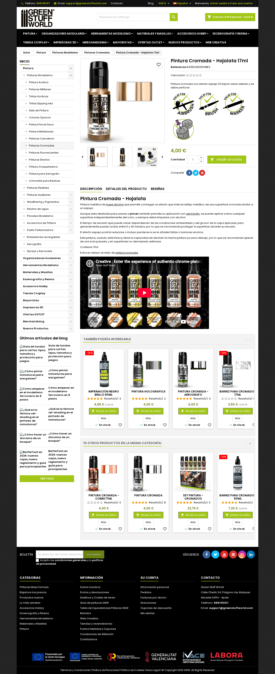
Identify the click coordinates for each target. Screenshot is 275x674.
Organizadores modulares (63, 34)
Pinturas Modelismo (40, 75)
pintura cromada (127, 253)
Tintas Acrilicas (38, 96)
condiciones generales (71, 560)
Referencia (178, 67)
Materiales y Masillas (154, 34)
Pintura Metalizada (41, 131)
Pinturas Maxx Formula (34, 587)
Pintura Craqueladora (43, 167)
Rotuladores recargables (43, 237)
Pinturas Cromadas (41, 146)
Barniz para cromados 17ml (237, 393)
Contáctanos (88, 639)
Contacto (117, 3)
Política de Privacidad (105, 670)
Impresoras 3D (64, 42)
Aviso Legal (153, 670)
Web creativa (216, 42)
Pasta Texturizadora (40, 230)
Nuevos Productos (184, 42)
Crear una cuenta (241, 3)
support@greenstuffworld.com (86, 3)
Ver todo (47, 478)
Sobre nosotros (90, 587)
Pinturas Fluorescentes (44, 153)
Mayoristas (122, 42)
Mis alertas (148, 613)
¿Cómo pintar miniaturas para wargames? (60, 373)
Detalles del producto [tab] (126, 188)
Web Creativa (89, 618)
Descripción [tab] (91, 188)
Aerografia (34, 244)
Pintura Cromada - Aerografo (193, 393)
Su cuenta (149, 577)
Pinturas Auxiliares (39, 195)
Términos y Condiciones (75, 670)
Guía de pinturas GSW (94, 603)
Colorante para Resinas (44, 181)
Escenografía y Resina (230, 34)
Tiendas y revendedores (96, 624)
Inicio (25, 61)
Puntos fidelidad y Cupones (98, 629)
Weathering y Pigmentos (43, 202)
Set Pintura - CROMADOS (193, 497)
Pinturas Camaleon (41, 138)
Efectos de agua (38, 209)
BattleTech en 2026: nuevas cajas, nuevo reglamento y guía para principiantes (58, 460)
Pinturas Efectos (39, 160)
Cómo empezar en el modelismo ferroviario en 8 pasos (61, 393)
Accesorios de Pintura (41, 223)
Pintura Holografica (148, 391)
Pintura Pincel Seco (41, 124)
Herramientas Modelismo (111, 34)
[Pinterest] (202, 173)
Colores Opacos (40, 117)
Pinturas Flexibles (38, 188)
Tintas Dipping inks (41, 103)
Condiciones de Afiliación (97, 634)
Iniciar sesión (218, 3)
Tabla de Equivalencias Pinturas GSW (104, 608)
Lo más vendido (30, 603)
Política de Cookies (132, 670)
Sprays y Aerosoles (39, 251)
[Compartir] (189, 173)
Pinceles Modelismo (40, 216)
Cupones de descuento (156, 608)
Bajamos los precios (33, 592)
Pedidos (146, 592)
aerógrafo (193, 214)
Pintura (29, 34)
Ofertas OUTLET (150, 42)
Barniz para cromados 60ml (237, 497)
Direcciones (148, 603)
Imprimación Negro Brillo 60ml (103, 393)
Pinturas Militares (40, 89)
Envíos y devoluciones (94, 592)
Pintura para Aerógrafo (44, 174)
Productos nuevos (31, 597)
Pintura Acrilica (38, 82)
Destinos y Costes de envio (97, 597)
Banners (85, 613)
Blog (151, 3)
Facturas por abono (153, 597)
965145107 (43, 3)
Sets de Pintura (39, 110)
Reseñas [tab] (157, 188)
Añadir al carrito (226, 159)
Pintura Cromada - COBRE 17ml (104, 497)
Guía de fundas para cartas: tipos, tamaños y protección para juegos (60, 353)
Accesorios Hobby (191, 34)
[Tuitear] (196, 173)
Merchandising (95, 42)
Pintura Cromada (148, 495)
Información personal (155, 587)
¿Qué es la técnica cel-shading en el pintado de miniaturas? (61, 414)
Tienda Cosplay (35, 42)
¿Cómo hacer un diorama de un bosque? (60, 437)
